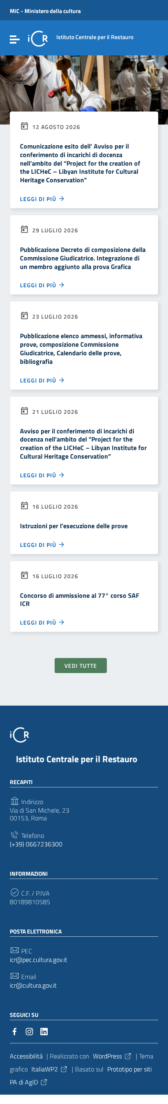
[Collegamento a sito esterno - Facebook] (15, 1031)
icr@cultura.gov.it (33, 985)
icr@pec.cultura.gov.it (38, 960)
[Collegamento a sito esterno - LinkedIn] (44, 1031)
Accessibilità (26, 1056)
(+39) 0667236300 (36, 844)
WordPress (107, 1056)
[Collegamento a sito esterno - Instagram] (29, 1031)
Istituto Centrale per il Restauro (76, 759)
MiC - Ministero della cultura (45, 11)
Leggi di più (39, 199)
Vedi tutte (80, 665)
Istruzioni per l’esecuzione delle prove (74, 526)
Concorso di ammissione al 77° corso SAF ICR (79, 599)
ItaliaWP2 (44, 1069)
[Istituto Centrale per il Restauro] (38, 38)
